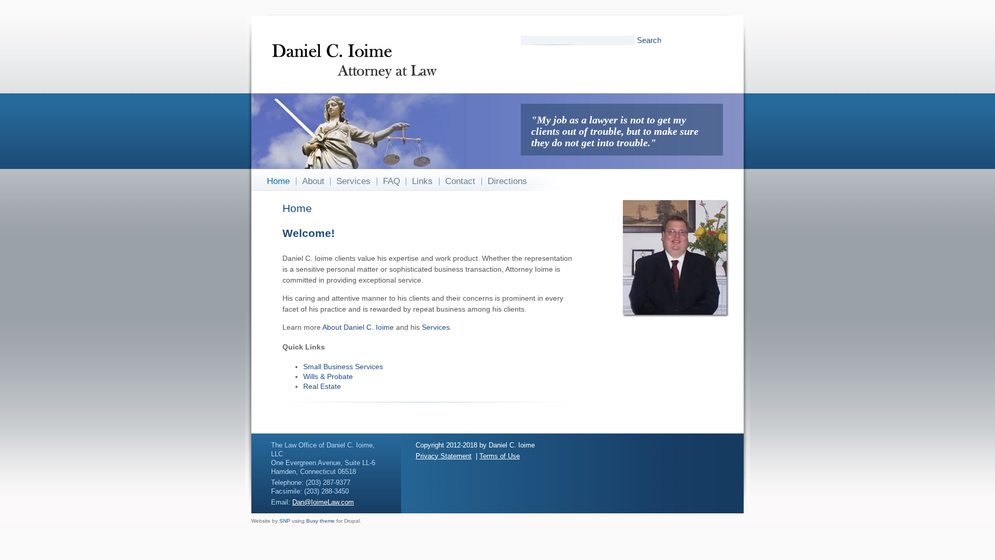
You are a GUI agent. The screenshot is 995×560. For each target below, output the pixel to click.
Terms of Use (499, 456)
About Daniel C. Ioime (358, 327)
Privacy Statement (444, 456)
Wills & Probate (328, 376)
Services (353, 181)
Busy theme (320, 521)
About (313, 181)
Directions (507, 181)
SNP (284, 521)
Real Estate (322, 386)
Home (278, 181)
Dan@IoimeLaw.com (323, 502)
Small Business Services (343, 366)
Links (422, 181)
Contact (460, 181)
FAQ (391, 181)
